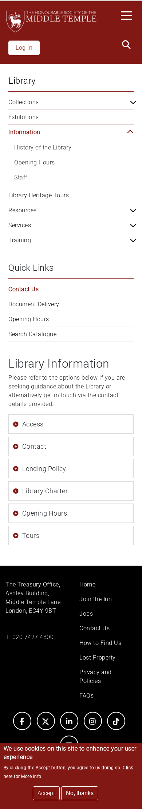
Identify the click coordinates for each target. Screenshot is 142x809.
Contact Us (23, 289)
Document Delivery (33, 304)
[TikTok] (116, 721)
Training (19, 240)
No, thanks (80, 793)
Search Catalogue (32, 334)
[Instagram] (93, 721)
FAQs (86, 695)
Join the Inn (95, 599)
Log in (24, 47)
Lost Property (97, 657)
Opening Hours (34, 162)
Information (24, 132)
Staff (20, 177)
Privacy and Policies (95, 676)
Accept (46, 793)
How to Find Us (100, 642)
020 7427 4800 (33, 637)
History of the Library (42, 147)
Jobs (86, 613)
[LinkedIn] (69, 721)
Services (19, 225)
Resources (22, 210)
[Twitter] (46, 721)
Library (22, 81)
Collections (23, 102)
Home (87, 584)
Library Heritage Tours (38, 195)
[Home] (51, 22)
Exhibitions (23, 117)
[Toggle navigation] (128, 15)
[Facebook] (22, 721)
